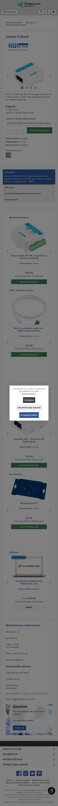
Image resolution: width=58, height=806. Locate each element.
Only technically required (29, 408)
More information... (29, 394)
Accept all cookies (29, 415)
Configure (29, 400)
